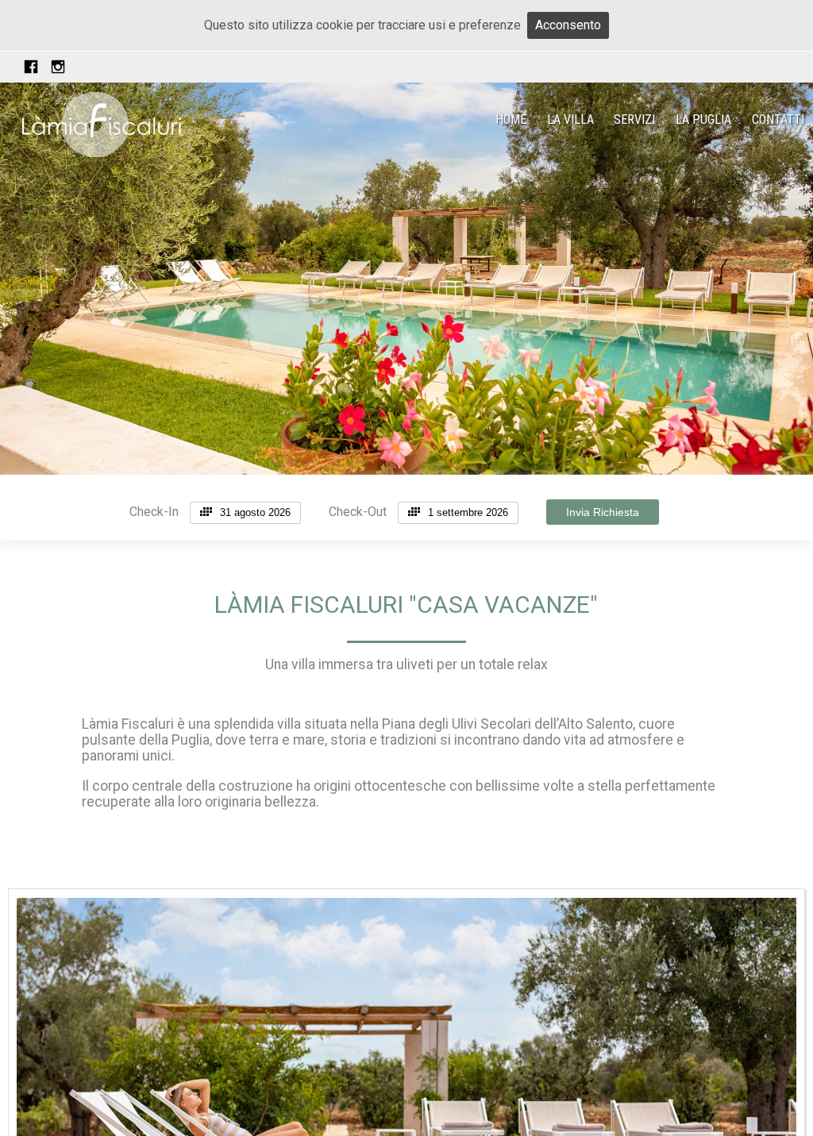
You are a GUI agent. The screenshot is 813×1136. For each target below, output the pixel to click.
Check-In (154, 511)
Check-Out (358, 511)
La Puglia (703, 119)
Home (510, 119)
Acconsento (568, 25)
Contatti (778, 119)
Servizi (634, 119)
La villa (570, 119)
